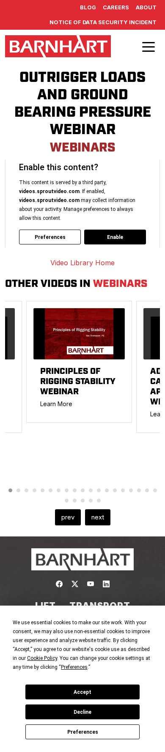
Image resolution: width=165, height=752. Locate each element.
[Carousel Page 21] (75, 500)
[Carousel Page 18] (147, 490)
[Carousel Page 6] (50, 490)
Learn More (56, 403)
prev (67, 517)
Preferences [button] (74, 667)
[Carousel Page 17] (139, 490)
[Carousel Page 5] (42, 490)
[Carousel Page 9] (75, 490)
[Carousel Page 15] (123, 490)
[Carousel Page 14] (115, 490)
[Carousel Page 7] (58, 490)
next (97, 517)
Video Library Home (82, 262)
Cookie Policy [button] (42, 658)
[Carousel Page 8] (67, 490)
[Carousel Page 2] (18, 490)
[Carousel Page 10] (83, 490)
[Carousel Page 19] (155, 490)
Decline (82, 712)
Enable (115, 237)
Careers (116, 7)
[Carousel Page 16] (131, 490)
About (146, 7)
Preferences (82, 732)
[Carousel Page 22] (83, 500)
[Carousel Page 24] (99, 500)
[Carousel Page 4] (34, 490)
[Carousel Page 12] (99, 490)
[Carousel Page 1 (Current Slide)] (10, 490)
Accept (82, 692)
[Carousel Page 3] (26, 490)
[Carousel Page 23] (91, 500)
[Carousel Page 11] (91, 490)
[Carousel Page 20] (67, 500)
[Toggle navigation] (148, 46)
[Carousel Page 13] (107, 490)
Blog (88, 7)
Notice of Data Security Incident (103, 22)
